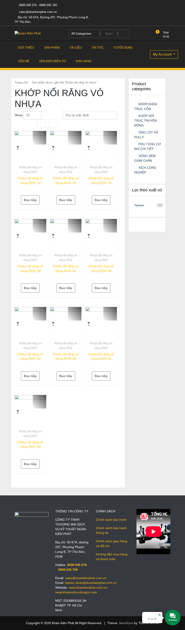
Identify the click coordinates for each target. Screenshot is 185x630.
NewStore (126, 623)
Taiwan (139, 205)
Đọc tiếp (30, 200)
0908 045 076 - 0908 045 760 (37, 5)
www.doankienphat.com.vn (88, 587)
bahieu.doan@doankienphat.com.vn (91, 583)
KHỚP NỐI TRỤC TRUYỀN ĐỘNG (145, 120)
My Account (162, 54)
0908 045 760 (68, 569)
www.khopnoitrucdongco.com (76, 592)
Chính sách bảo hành (111, 519)
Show (19, 115)
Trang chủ (21, 82)
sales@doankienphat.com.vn (37, 12)
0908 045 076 (77, 565)
